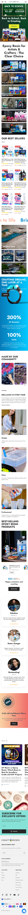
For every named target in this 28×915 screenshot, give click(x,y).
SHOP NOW (14, 26)
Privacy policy (18, 885)
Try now (14, 723)
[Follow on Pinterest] (10, 895)
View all (3, 141)
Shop (3, 872)
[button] (24, 911)
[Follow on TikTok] (18, 895)
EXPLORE (5, 294)
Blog (2, 880)
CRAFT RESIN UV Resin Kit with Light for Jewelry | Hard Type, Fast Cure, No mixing (20, 184)
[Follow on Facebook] (3, 895)
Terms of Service (19, 887)
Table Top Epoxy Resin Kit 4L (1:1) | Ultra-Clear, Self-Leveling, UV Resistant (7, 184)
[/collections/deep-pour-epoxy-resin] (14, 79)
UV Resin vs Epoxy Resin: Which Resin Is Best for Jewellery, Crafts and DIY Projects (12, 771)
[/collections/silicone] (14, 116)
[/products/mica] (14, 129)
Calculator (18, 872)
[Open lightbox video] (8, 373)
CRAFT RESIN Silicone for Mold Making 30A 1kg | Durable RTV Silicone (20, 208)
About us (17, 890)
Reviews (3, 875)
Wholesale (18, 877)
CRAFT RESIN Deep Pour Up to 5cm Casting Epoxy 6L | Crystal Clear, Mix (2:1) (20, 161)
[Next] (24, 385)
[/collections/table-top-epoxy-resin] (14, 91)
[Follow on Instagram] (7, 895)
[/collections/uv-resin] (14, 104)
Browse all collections (6, 405)
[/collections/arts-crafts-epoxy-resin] (14, 66)
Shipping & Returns (19, 880)
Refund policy (18, 882)
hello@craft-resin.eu (5, 861)
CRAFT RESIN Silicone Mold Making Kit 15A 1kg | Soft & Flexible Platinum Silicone (7, 209)
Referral (3, 877)
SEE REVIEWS (14, 589)
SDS (16, 875)
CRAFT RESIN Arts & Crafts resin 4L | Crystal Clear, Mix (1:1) (7, 161)
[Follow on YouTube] (14, 895)
